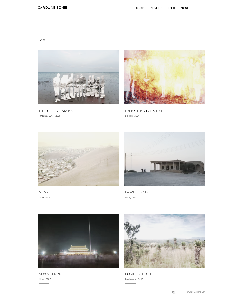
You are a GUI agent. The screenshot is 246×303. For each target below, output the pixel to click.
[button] (156, 8)
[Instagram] (174, 292)
